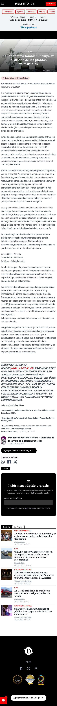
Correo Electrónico (13, 498)
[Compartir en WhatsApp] (3, 462)
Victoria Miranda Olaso (22, 581)
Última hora (8, 12)
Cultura (42, 12)
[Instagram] (36, 668)
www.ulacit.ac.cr (22, 368)
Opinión (20, 12)
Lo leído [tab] (18, 527)
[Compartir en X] (15, 462)
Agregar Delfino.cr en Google (17, 450)
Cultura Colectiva (22, 570)
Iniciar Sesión (50, 3)
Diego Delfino (19, 542)
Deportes (31, 12)
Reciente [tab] (6, 527)
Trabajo (5, 469)
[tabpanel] (28, 575)
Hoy (16, 549)
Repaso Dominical (22, 531)
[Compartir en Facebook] (9, 462)
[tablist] (28, 527)
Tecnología (28, 52)
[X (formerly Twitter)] (28, 668)
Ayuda (28, 662)
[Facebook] (21, 668)
